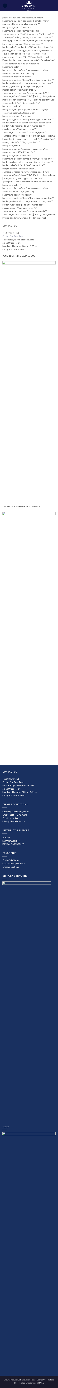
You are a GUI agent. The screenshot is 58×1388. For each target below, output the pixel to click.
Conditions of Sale (10, 818)
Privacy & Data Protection (13, 821)
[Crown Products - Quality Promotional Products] (29, 5)
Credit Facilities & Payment (14, 815)
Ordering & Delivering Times (15, 811)
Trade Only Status (10, 860)
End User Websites (10, 840)
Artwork (6, 837)
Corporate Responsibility (13, 863)
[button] (5, 6)
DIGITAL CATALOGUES (13, 844)
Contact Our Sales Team (13, 236)
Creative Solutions (10, 867)
